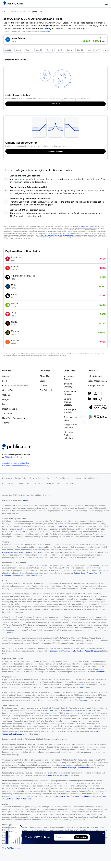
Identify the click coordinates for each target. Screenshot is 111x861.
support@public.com (97, 381)
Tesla (13, 313)
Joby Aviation (22, 12)
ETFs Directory (8, 483)
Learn (42, 381)
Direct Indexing (9, 409)
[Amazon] (7, 342)
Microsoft (15, 331)
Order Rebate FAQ (19, 576)
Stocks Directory (91, 478)
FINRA (59, 526)
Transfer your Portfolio (70, 411)
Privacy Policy (21, 478)
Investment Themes (69, 377)
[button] (55, 38)
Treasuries (7, 413)
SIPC (66, 526)
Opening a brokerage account (83, 226)
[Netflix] (7, 323)
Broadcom (16, 257)
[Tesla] (7, 314)
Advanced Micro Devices (23, 276)
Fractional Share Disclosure (57, 775)
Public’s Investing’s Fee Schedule (74, 768)
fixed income (53, 651)
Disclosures (7, 478)
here (18, 529)
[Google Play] (98, 416)
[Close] (103, 833)
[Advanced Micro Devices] (7, 277)
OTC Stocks (38, 483)
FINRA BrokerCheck (71, 710)
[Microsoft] (7, 332)
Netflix (14, 322)
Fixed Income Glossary (70, 393)
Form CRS (87, 710)
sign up (21, 179)
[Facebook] (101, 393)
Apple (14, 294)
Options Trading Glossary (68, 402)
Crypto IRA (7, 390)
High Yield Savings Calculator (68, 435)
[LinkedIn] (90, 399)
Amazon (15, 340)
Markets (77, 478)
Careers (43, 385)
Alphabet (15, 266)
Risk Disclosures (81, 700)
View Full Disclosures (11, 848)
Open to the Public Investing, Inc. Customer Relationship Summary (15, 464)
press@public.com (96, 385)
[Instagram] (95, 393)
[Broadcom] (7, 258)
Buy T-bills (69, 483)
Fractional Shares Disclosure (59, 478)
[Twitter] (90, 393)
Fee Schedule (46, 390)
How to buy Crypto (54, 483)
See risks (46, 31)
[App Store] (98, 407)
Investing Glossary (68, 385)
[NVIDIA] (7, 305)
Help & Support (95, 376)
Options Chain (23, 483)
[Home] (13, 3)
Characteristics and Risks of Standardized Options (57, 235)
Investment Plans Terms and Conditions (72, 796)
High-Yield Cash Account (14, 418)
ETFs (4, 381)
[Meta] (7, 286)
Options (6, 395)
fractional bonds (69, 651)
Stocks (11, 12)
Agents (5, 423)
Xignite (25, 500)
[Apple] (7, 295)
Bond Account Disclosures (91, 651)
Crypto (15, 385)
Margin (5, 399)
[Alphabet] (7, 268)
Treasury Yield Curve (70, 418)
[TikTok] (100, 399)
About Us (44, 376)
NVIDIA (14, 303)
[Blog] (95, 399)
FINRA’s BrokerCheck (13, 457)
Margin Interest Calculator (71, 426)
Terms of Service (37, 478)
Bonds (5, 404)
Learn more (100, 672)
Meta (13, 285)
